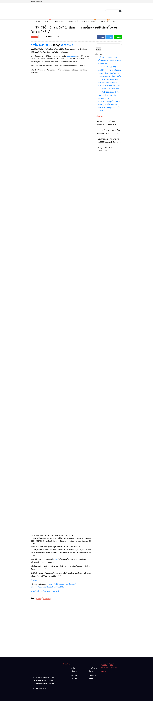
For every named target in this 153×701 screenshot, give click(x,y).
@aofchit (34, 580)
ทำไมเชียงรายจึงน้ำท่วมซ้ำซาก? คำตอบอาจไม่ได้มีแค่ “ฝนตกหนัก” (109, 60)
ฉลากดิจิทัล (66, 44)
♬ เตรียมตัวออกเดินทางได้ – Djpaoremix (45, 591)
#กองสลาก (62, 584)
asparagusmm (71, 56)
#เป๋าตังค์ (51, 587)
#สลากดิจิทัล (59, 587)
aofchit (55, 559)
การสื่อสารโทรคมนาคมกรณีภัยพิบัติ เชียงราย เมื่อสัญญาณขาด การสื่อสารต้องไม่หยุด (109, 70)
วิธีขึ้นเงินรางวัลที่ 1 (41, 44)
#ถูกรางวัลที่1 (53, 584)
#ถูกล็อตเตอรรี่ (43, 587)
